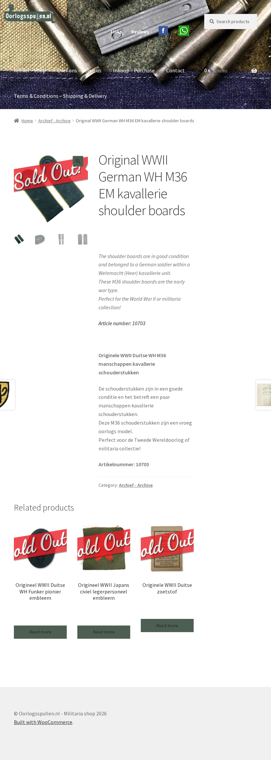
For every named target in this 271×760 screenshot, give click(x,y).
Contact (175, 70)
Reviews (140, 32)
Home (27, 121)
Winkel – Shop (30, 70)
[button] (78, 161)
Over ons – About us (79, 70)
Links (116, 32)
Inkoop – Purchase (134, 70)
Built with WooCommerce (43, 722)
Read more (40, 632)
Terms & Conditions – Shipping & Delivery (60, 96)
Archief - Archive (54, 121)
